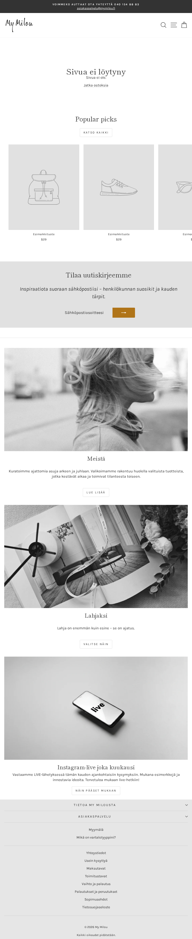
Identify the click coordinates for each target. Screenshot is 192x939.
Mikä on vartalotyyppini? (96, 837)
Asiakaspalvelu (94, 816)
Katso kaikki (96, 132)
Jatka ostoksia (96, 85)
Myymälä (96, 830)
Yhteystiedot (96, 853)
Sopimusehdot (96, 899)
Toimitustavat (96, 876)
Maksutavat (96, 868)
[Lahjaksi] (96, 556)
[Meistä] (96, 399)
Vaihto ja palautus (96, 884)
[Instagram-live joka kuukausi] (96, 708)
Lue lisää (96, 492)
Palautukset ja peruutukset (96, 892)
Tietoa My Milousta (95, 805)
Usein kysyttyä (96, 861)
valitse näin (96, 644)
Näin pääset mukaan (96, 790)
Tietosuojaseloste (96, 907)
